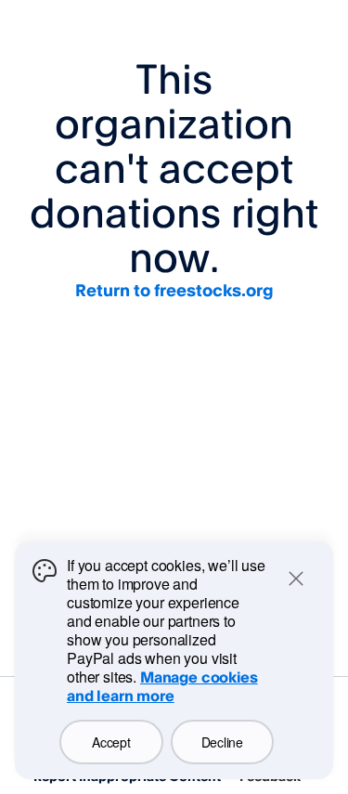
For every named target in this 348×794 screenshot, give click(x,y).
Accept (111, 742)
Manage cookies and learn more (162, 686)
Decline (222, 742)
